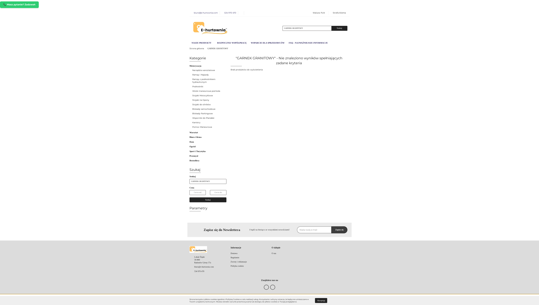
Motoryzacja (195, 66)
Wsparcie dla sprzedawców (268, 43)
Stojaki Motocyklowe (202, 95)
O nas (274, 253)
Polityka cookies (237, 266)
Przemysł (194, 156)
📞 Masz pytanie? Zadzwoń (19, 4)
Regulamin (235, 258)
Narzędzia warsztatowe (203, 70)
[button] (236, 247)
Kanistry (196, 122)
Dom (192, 142)
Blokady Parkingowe (202, 113)
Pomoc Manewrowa (202, 127)
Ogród (192, 146)
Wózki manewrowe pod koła (206, 91)
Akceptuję (321, 300)
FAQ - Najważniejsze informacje (308, 43)
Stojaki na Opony (200, 100)
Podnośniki (198, 86)
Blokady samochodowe (203, 109)
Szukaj (208, 200)
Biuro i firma (195, 137)
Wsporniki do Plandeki (203, 118)
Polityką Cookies (233, 299)
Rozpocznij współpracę (232, 43)
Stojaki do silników (201, 104)
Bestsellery (194, 160)
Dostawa (234, 253)
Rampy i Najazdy (200, 74)
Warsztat (193, 132)
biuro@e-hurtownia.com (204, 267)
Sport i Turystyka (197, 151)
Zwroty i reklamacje (239, 262)
